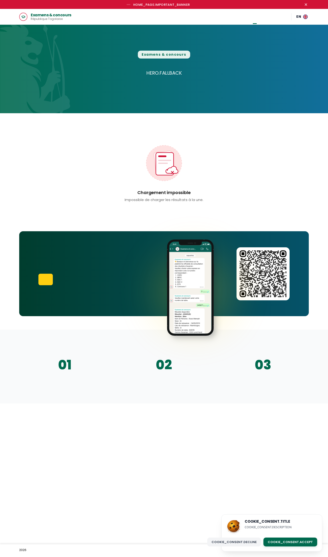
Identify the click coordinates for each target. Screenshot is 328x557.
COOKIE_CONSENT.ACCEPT (290, 541)
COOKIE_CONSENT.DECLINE (234, 541)
